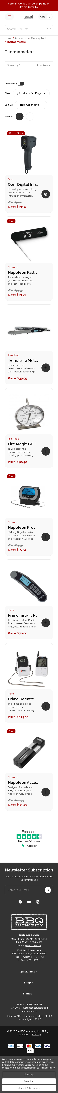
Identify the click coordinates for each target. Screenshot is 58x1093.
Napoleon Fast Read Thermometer (23, 272)
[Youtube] (29, 902)
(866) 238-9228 (33, 945)
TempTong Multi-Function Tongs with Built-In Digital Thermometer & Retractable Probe (23, 360)
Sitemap (36, 1034)
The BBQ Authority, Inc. (28, 1031)
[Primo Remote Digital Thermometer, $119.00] (29, 669)
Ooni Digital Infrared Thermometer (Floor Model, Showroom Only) (23, 184)
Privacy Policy (47, 1067)
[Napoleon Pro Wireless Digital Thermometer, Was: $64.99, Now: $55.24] (29, 498)
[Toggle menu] (9, 16)
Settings (29, 1074)
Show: (8, 93)
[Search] (49, 29)
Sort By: (9, 105)
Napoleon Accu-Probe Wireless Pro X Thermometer (23, 782)
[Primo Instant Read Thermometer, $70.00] (29, 586)
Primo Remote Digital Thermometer (23, 699)
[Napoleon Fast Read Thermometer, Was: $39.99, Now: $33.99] (29, 243)
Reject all (29, 1081)
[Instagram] (37, 902)
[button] (29, 65)
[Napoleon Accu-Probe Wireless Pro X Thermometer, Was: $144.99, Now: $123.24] (29, 753)
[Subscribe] (48, 890)
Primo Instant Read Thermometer (23, 615)
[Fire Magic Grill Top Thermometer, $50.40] (29, 414)
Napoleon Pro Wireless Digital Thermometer (23, 527)
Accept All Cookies (29, 1088)
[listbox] (31, 105)
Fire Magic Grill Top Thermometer (23, 444)
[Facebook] (20, 902)
